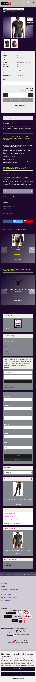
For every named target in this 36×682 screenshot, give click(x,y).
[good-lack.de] (5, 3)
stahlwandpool (7, 353)
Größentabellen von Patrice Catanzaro (13, 523)
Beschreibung (7, 118)
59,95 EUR (18, 553)
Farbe (5, 415)
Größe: (4, 79)
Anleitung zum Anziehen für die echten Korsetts (15, 520)
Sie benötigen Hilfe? (6, 594)
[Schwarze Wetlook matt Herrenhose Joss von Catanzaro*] (18, 489)
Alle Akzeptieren (18, 669)
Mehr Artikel (7, 330)
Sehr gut (6, 346)
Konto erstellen (7, 385)
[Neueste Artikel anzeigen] (31, 479)
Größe (6, 433)
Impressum (4, 583)
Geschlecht (7, 405)
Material (6, 424)
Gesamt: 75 (6, 351)
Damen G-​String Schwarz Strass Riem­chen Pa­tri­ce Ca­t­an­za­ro (17, 290)
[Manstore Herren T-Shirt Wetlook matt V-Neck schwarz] (18, 27)
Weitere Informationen (18, 678)
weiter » (16, 9)
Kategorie (7, 396)
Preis (5, 442)
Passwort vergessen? (9, 387)
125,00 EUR (18, 504)
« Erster (5, 9)
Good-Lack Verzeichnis (9, 513)
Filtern (18, 456)
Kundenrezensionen (8, 191)
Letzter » (21, 9)
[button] (5, 95)
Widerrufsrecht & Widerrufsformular (9, 589)
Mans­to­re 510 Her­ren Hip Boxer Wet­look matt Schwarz (18, 248)
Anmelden (18, 381)
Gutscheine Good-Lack (9, 516)
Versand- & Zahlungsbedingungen (9, 597)
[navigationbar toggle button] (33, 2)
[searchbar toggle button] (23, 2)
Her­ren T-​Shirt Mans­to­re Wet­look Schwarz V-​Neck (18, 550)
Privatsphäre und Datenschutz (8, 592)
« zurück (11, 9)
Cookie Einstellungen (6, 600)
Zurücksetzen (18, 459)
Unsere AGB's (4, 586)
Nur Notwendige (18, 674)
